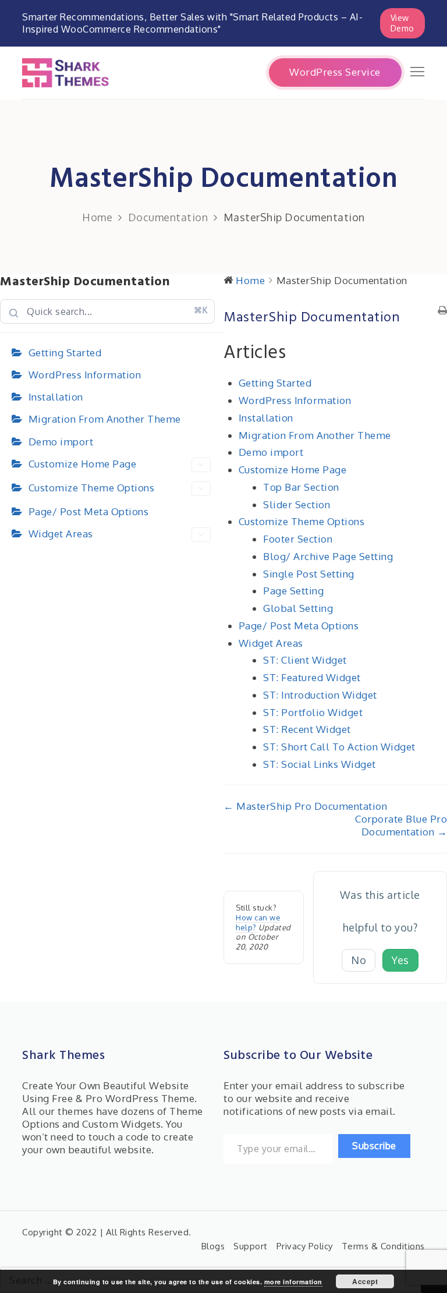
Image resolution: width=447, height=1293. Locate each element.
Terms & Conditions (383, 1246)
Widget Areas (61, 533)
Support (250, 1246)
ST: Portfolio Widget (313, 712)
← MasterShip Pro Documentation (305, 806)
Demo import (61, 441)
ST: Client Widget (305, 660)
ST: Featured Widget (312, 677)
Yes (400, 960)
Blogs (213, 1246)
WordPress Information (85, 375)
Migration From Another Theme (105, 419)
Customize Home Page (83, 464)
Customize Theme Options (92, 487)
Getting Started (65, 352)
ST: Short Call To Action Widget (339, 747)
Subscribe (374, 1146)
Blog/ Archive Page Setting (328, 556)
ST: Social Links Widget (319, 764)
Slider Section (296, 504)
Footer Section (297, 539)
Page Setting (293, 590)
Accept (365, 1281)
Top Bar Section (301, 487)
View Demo (402, 23)
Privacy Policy (304, 1246)
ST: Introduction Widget (320, 695)
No (358, 960)
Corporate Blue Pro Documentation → (401, 825)
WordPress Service (335, 72)
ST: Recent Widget (307, 729)
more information (293, 1281)
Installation (56, 397)
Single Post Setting (308, 574)
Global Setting (298, 608)
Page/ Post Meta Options (89, 511)
